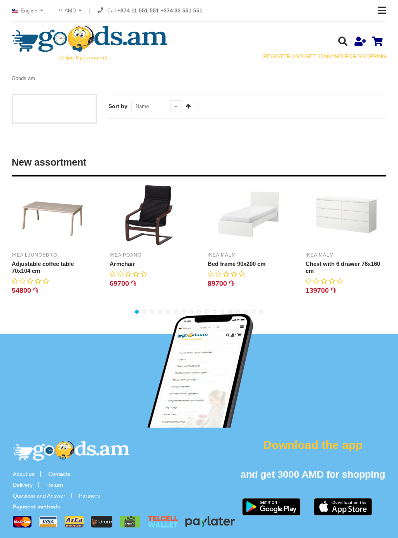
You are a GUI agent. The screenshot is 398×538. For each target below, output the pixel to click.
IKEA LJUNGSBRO (34, 255)
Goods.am (23, 78)
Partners (89, 495)
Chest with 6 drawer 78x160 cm (342, 267)
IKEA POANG (125, 255)
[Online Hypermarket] (89, 39)
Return (54, 484)
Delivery (23, 484)
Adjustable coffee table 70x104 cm (43, 267)
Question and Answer (39, 495)
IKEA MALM (222, 255)
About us (24, 474)
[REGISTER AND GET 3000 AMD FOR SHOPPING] (360, 42)
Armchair (122, 263)
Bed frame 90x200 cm (236, 263)
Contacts (59, 474)
